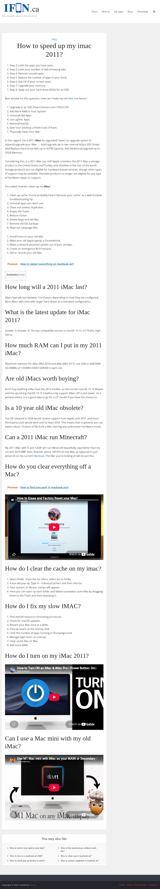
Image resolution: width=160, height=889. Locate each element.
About (129, 884)
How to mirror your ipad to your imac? (27, 848)
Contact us (153, 884)
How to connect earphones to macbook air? (80, 861)
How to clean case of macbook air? (76, 856)
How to (106, 11)
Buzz (130, 11)
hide (21, 274)
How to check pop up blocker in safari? (27, 861)
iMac (71, 98)
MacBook (39, 456)
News (94, 11)
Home (122, 884)
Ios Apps (118, 11)
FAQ (54, 39)
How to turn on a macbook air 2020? (26, 856)
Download (143, 11)
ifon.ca (33, 885)
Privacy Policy (140, 884)
